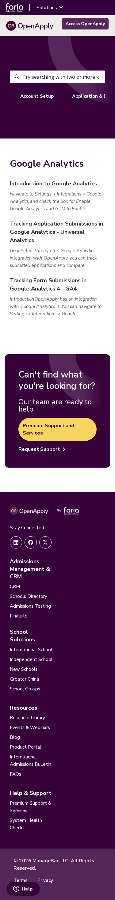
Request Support (39, 449)
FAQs (15, 774)
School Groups (25, 689)
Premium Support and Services (48, 429)
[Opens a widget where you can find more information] (23, 889)
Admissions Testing (30, 606)
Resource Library (27, 718)
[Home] (29, 26)
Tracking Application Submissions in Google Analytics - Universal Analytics (56, 232)
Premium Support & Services (30, 807)
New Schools (23, 669)
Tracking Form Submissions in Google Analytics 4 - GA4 (48, 284)
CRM (15, 586)
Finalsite (19, 616)
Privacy (45, 880)
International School (31, 650)
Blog (15, 737)
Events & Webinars (30, 727)
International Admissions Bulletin (30, 760)
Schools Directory (28, 596)
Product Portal (25, 747)
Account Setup (37, 96)
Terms (20, 880)
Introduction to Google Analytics (53, 183)
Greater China (24, 679)
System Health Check (26, 824)
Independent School (31, 659)
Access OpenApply (85, 24)
